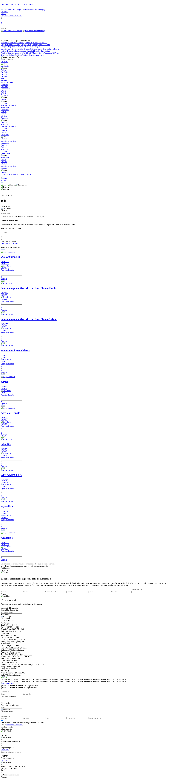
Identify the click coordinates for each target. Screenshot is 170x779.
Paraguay (36, 47)
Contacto (31, 4)
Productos (4, 12)
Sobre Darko (6, 174)
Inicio (3, 176)
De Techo (10, 45)
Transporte (28, 49)
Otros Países (28, 47)
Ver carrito (5, 750)
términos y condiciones (14, 725)
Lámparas (20, 43)
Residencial (36, 49)
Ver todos (4, 43)
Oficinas (56, 49)
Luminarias (12, 43)
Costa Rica (19, 47)
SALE (3, 14)
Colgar (3, 45)
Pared (29, 45)
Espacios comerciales (15, 49)
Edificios (4, 49)
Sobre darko (23, 4)
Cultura (49, 49)
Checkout (4, 760)
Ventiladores (37, 43)
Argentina (11, 47)
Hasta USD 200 (44, 45)
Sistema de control (15, 16)
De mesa (17, 45)
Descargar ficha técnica (9, 243)
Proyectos (5, 16)
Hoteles (43, 49)
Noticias (4, 172)
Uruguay (4, 47)
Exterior (34, 45)
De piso (23, 45)
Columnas (28, 43)
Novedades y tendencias (10, 4)
